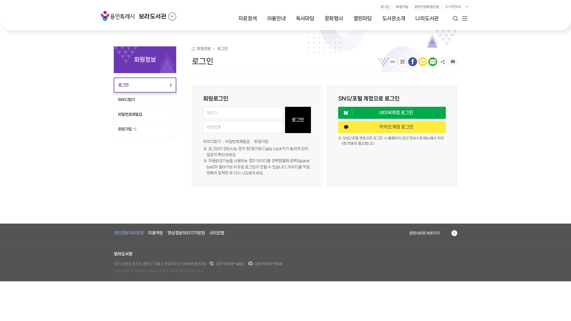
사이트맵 (216, 233)
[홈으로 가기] (193, 49)
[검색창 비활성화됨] (455, 18)
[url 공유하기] (392, 61)
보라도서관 (152, 16)
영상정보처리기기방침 (186, 233)
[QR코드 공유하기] (402, 61)
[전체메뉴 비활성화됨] (464, 18)
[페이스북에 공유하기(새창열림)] (412, 61)
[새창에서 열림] (452, 61)
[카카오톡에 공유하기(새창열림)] (422, 61)
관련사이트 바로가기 (424, 233)
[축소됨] (172, 16)
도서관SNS (453, 6)
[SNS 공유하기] (442, 61)
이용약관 (155, 233)
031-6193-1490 (230, 264)
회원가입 (261, 142)
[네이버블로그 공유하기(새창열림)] (432, 61)
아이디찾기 (212, 142)
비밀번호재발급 (237, 142)
